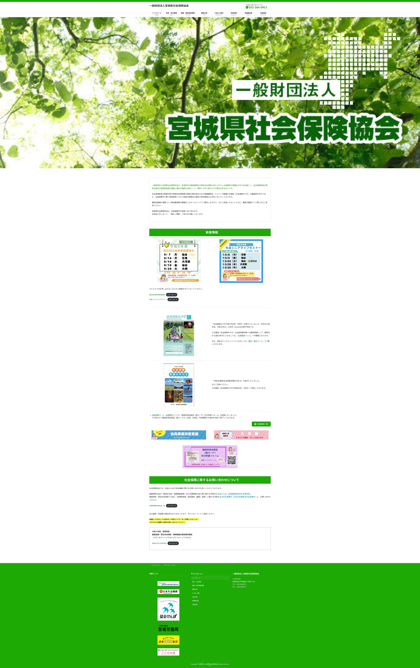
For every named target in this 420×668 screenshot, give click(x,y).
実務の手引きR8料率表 (159, 543)
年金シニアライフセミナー (157, 299)
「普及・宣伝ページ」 (255, 341)
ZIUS (210, 665)
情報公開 (194, 589)
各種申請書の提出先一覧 (157, 506)
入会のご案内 (196, 593)
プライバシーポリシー (170, 565)
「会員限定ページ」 (244, 335)
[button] (261, 424)
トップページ (196, 578)
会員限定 (194, 604)
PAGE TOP (409, 646)
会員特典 (194, 597)
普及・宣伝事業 (196, 582)
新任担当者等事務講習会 (157, 295)
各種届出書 (195, 600)
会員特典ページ (158, 415)
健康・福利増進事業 (198, 585)
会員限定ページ (172, 415)
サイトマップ (155, 565)
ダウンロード (171, 295)
